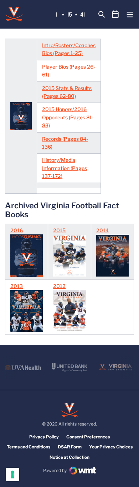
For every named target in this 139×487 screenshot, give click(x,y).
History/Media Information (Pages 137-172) (64, 168)
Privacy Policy (44, 436)
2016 (16, 230)
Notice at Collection (69, 457)
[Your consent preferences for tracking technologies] (12, 474)
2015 (59, 230)
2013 (16, 286)
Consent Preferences (88, 436)
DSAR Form (70, 446)
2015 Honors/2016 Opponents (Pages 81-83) (68, 117)
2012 (59, 286)
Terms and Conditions (28, 446)
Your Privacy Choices (111, 446)
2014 (102, 230)
